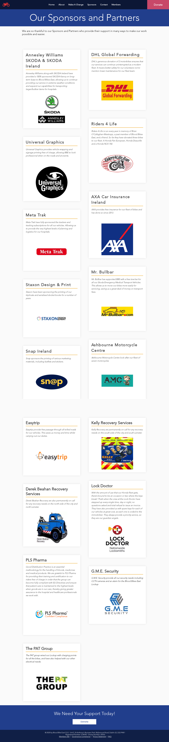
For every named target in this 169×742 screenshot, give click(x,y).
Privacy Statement (99, 737)
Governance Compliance (81, 737)
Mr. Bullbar (102, 272)
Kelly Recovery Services (111, 422)
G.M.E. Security (105, 571)
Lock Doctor (102, 485)
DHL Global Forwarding (115, 54)
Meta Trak (36, 215)
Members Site (64, 737)
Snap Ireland (39, 351)
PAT (37, 648)
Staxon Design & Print (48, 284)
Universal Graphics (45, 142)
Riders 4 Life (104, 124)
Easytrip (33, 422)
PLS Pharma (36, 560)
